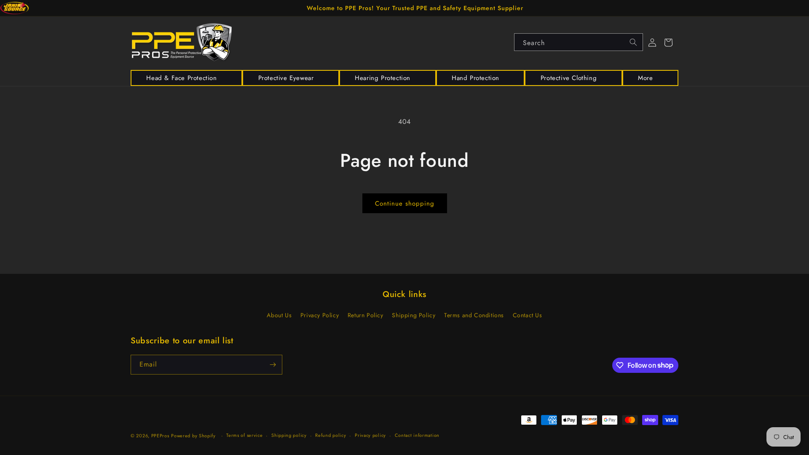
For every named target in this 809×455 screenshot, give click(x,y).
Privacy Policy (319, 315)
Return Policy (365, 315)
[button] (186, 78)
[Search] (633, 42)
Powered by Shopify (193, 435)
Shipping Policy (413, 315)
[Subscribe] (272, 365)
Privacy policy (370, 435)
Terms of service (244, 435)
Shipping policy (289, 435)
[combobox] (578, 42)
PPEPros (160, 435)
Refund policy (330, 435)
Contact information (417, 435)
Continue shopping (404, 203)
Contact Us (527, 315)
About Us (279, 315)
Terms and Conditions (474, 315)
